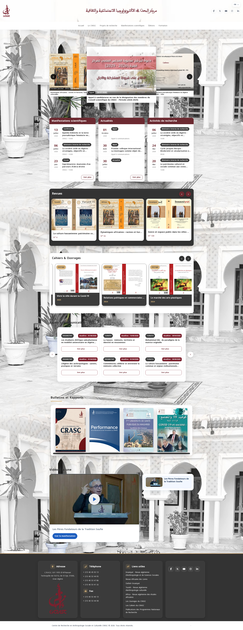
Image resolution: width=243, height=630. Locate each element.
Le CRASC (92, 25)
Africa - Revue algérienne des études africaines (141, 596)
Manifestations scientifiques (132, 25)
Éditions (151, 25)
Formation (163, 25)
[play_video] (94, 499)
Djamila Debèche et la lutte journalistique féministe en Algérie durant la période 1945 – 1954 (77, 134)
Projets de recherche (108, 25)
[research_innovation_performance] (104, 430)
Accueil (81, 25)
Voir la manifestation (65, 536)
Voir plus (87, 177)
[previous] (52, 354)
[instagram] (232, 10)
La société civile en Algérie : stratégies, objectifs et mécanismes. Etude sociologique (77, 149)
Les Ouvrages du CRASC (136, 601)
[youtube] (226, 10)
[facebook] (213, 10)
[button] (94, 499)
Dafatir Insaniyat (133, 583)
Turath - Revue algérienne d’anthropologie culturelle (136, 589)
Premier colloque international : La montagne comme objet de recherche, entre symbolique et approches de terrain (126, 149)
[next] (190, 354)
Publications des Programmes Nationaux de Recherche (143, 611)
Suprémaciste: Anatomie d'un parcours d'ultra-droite (76, 165)
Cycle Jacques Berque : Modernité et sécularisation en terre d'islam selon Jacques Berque (175, 149)
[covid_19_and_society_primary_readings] (172, 430)
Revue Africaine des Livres (136, 579)
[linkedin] (238, 10)
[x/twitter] (219, 10)
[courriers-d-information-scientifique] (70, 430)
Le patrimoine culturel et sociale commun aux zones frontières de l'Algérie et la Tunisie (173, 165)
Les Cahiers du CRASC (135, 605)
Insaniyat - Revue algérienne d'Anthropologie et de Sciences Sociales (142, 574)
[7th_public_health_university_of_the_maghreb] (138, 430)
